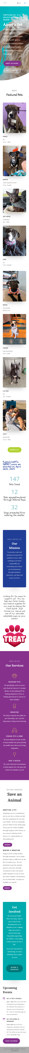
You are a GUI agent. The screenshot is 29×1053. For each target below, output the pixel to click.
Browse (7, 845)
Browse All (14, 450)
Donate (7, 888)
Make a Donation (12, 70)
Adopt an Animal (12, 63)
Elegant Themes (15, 1049)
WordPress (15, 1050)
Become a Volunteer (15, 968)
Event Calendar (11, 1041)
